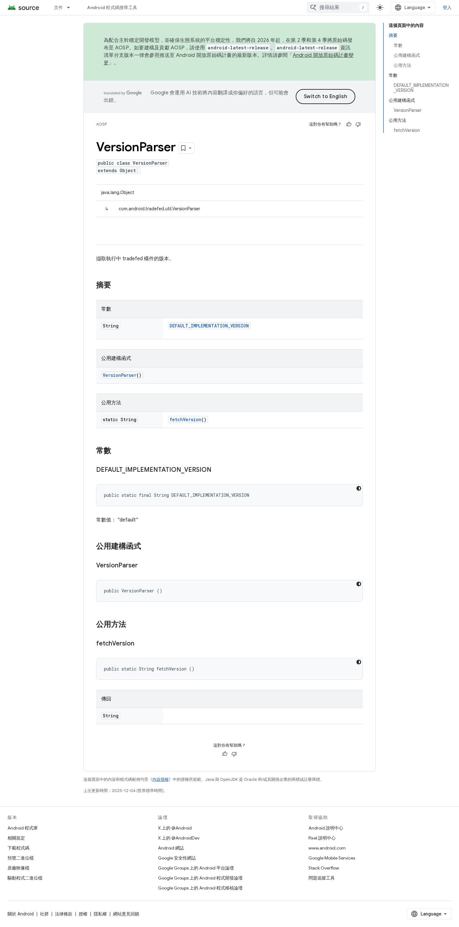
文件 (58, 7)
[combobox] (338, 7)
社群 (44, 913)
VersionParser (119, 375)
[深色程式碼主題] (359, 488)
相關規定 (16, 838)
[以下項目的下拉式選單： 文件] (71, 7)
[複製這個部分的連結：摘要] (117, 285)
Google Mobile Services (331, 858)
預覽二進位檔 (20, 858)
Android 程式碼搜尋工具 (112, 7)
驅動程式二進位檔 (24, 878)
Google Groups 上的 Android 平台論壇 (196, 868)
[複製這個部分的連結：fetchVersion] (140, 644)
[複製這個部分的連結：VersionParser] (144, 566)
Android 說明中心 (325, 828)
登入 (447, 7)
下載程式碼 (18, 848)
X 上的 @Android (175, 828)
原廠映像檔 (18, 868)
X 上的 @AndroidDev (179, 838)
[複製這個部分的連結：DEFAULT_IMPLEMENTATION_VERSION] (217, 470)
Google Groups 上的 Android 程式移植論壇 (200, 888)
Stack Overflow (323, 868)
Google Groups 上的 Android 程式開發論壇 (200, 878)
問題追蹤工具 (321, 878)
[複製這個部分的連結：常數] (117, 451)
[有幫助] (348, 124)
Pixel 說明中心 (322, 838)
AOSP (101, 124)
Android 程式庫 (22, 828)
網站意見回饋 (126, 913)
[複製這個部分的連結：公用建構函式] (147, 547)
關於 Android (20, 913)
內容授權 (160, 779)
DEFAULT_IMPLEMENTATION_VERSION (209, 326)
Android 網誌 (171, 848)
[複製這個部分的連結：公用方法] (132, 625)
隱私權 (100, 913)
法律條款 (63, 913)
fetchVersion (185, 419)
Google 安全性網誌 (177, 858)
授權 (83, 913)
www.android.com (327, 848)
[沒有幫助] (358, 124)
